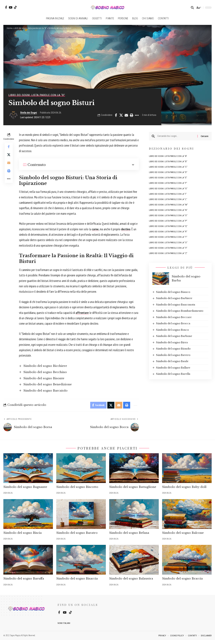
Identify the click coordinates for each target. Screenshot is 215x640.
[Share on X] (121, 115)
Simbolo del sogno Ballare (173, 367)
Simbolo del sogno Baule (172, 361)
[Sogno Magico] (107, 8)
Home (9, 28)
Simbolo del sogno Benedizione (47, 384)
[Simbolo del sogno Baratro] (81, 514)
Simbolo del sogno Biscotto (77, 487)
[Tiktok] (15, 7)
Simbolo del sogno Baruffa (23, 578)
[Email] (126, 115)
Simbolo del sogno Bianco (173, 291)
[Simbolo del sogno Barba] (160, 278)
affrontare (82, 313)
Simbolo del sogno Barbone (174, 336)
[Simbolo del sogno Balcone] (187, 514)
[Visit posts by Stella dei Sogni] (13, 115)
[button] (192, 7)
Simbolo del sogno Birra (172, 342)
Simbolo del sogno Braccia (182, 578)
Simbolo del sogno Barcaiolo (45, 390)
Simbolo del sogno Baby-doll (184, 487)
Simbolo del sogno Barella (173, 373)
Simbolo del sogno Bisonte (43, 378)
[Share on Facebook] (116, 115)
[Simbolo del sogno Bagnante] (28, 468)
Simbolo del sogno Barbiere (174, 298)
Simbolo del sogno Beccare (174, 317)
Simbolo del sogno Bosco (172, 329)
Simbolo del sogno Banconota (175, 304)
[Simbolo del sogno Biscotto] (81, 468)
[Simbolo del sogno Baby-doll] (187, 468)
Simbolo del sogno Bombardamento (179, 310)
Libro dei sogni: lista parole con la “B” (30, 28)
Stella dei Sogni (28, 112)
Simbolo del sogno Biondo (173, 348)
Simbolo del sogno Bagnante (25, 487)
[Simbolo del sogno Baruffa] (28, 560)
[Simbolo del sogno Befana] (134, 514)
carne (95, 229)
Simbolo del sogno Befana (129, 533)
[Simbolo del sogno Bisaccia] (81, 560)
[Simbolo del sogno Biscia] (28, 514)
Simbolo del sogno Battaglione (132, 487)
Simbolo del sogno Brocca (173, 323)
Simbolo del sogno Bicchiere (45, 366)
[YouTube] (10, 7)
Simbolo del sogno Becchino (45, 372)
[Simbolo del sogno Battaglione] (134, 468)
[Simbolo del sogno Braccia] (187, 560)
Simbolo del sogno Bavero (173, 354)
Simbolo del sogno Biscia (22, 533)
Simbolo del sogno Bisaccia (77, 578)
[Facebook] (6, 7)
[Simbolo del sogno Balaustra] (134, 560)
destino (125, 229)
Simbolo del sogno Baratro (77, 533)
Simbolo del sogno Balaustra (131, 578)
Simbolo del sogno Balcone (183, 533)
